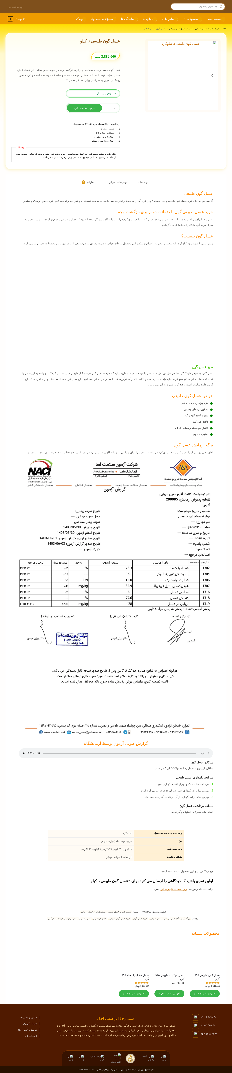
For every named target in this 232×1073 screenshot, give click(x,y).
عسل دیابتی (86, 918)
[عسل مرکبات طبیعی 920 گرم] (169, 956)
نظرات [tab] (88, 182)
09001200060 (208, 1026)
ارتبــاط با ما (31, 1036)
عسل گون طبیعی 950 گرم (207, 977)
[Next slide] (212, 75)
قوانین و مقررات (28, 1017)
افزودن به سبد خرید (84, 108)
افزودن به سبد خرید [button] (204, 993)
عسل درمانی (100, 918)
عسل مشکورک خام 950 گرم (135, 977)
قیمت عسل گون (55, 918)
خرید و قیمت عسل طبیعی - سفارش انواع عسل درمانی (194, 28)
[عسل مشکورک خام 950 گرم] (134, 956)
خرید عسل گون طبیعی (119, 918)
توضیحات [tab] (143, 182)
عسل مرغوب (72, 918)
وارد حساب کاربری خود (173, 889)
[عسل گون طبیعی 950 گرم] (205, 956)
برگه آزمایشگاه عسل (180, 918)
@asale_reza (209, 1034)
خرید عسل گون (140, 918)
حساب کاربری (30, 1023)
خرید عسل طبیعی (158, 918)
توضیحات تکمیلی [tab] (118, 182)
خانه (224, 28)
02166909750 (209, 1017)
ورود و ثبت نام (15, 7)
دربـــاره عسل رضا (27, 1029)
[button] (16, 18)
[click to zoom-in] (182, 75)
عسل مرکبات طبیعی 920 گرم (169, 977)
